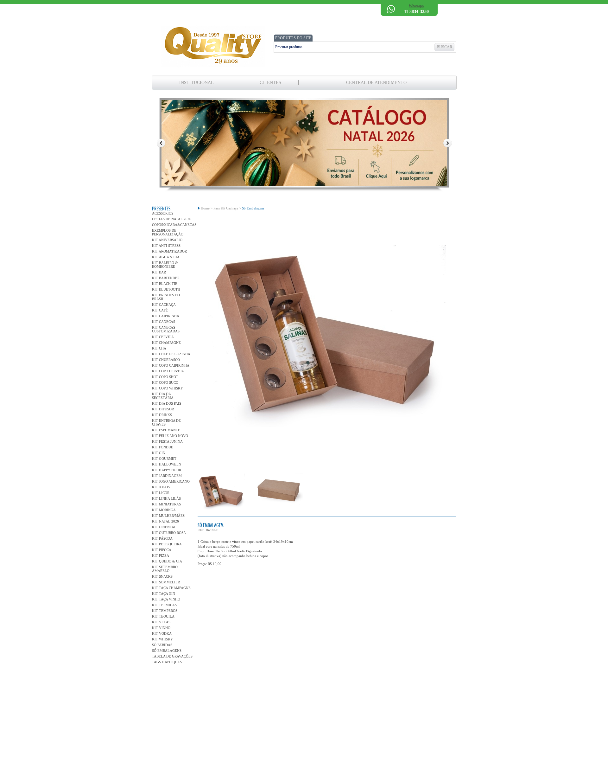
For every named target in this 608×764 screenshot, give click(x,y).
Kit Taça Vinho (166, 599)
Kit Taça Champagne (171, 588)
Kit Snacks (162, 576)
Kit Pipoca (161, 550)
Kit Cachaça (164, 304)
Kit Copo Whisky (167, 388)
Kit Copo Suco (165, 382)
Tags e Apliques (167, 662)
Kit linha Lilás (166, 498)
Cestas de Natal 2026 (171, 219)
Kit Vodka (162, 633)
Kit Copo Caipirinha (170, 365)
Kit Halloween (166, 464)
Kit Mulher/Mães (168, 515)
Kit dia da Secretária (163, 396)
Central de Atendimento (376, 82)
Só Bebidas (162, 645)
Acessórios (162, 213)
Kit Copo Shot (165, 377)
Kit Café (160, 310)
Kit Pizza (160, 555)
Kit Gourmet (164, 458)
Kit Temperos (164, 611)
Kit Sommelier (166, 582)
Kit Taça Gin (163, 593)
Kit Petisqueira (167, 544)
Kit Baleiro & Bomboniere (165, 264)
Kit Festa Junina (167, 441)
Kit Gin (158, 453)
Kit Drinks (162, 415)
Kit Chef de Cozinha (171, 354)
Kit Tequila (163, 616)
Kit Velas (161, 622)
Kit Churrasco (166, 360)
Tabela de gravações (172, 656)
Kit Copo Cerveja (168, 371)
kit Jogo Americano (171, 481)
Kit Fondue (162, 447)
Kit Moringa (164, 510)
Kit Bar (159, 272)
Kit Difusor (163, 409)
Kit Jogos (161, 487)
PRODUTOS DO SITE (293, 38)
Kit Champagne (166, 342)
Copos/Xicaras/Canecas (172, 225)
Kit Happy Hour (166, 470)
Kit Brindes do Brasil (166, 297)
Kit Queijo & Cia (167, 561)
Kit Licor (160, 493)
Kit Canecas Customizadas (166, 329)
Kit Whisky (162, 639)
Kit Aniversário (167, 240)
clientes (270, 82)
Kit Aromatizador (169, 251)
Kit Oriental (164, 527)
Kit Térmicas (164, 605)
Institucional (196, 82)
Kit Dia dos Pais (166, 403)
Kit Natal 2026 (165, 521)
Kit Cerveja (163, 337)
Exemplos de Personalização (167, 232)
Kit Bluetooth (166, 289)
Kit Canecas (163, 322)
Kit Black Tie (164, 284)
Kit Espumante (166, 430)
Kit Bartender (166, 278)
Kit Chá (159, 348)
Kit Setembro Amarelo (165, 569)
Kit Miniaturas (166, 504)
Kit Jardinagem (167, 476)
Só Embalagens (166, 650)
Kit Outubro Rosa (169, 533)
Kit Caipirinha (165, 316)
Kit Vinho (161, 628)
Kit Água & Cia (166, 257)
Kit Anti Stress (166, 245)
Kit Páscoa (162, 538)
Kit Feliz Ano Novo (170, 436)
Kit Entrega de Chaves (166, 422)
